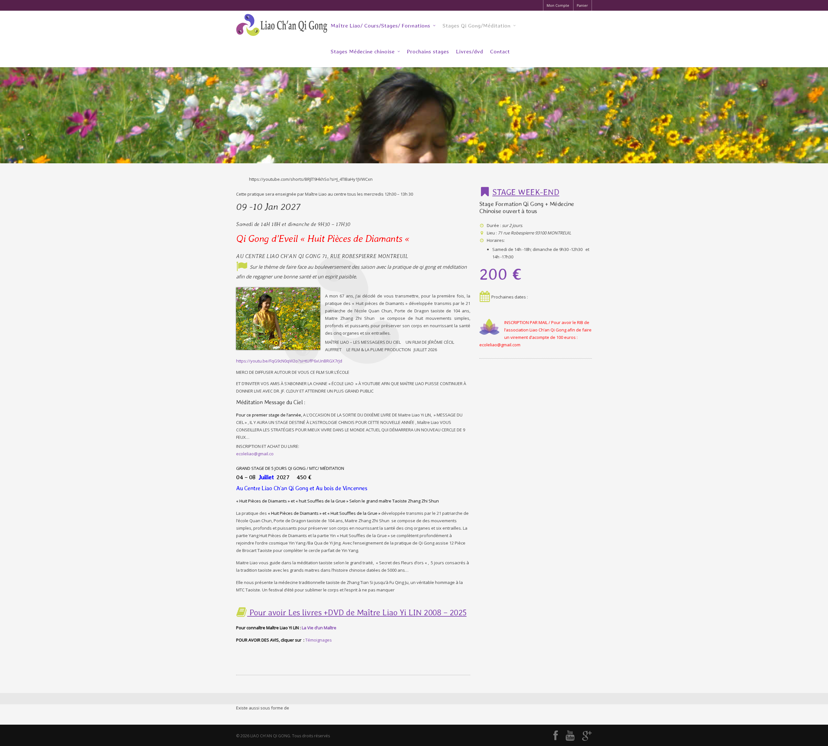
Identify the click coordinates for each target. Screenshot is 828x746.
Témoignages (318, 640)
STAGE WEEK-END (525, 192)
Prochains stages (428, 51)
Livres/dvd (469, 51)
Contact (500, 51)
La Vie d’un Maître (319, 628)
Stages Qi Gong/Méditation (476, 25)
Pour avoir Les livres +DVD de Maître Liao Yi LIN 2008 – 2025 (357, 612)
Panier (582, 5)
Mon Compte (558, 5)
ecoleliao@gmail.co (255, 454)
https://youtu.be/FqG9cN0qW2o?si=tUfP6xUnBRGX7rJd (289, 361)
